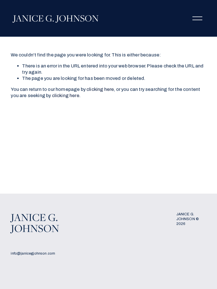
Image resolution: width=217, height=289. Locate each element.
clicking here (100, 89)
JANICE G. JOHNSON (56, 18)
